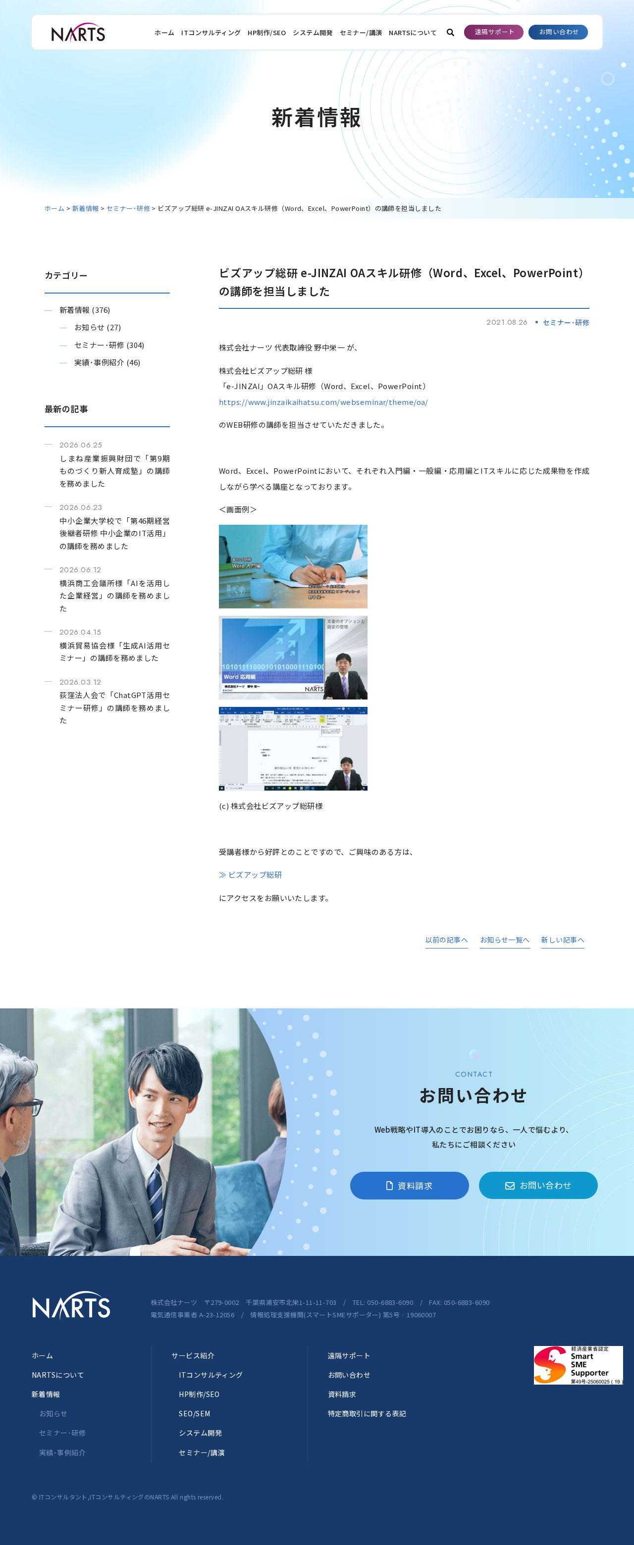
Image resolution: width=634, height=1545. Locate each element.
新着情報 (74, 309)
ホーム (164, 32)
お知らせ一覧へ (505, 940)
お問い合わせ (559, 31)
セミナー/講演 (361, 32)
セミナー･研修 (99, 345)
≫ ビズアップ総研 (250, 874)
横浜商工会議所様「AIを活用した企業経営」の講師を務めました (114, 595)
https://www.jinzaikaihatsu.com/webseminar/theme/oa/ (323, 402)
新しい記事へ (562, 940)
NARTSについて (413, 32)
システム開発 (313, 32)
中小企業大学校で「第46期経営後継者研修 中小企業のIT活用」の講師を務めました (114, 533)
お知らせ (89, 327)
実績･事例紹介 (99, 362)
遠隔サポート (495, 31)
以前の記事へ (447, 940)
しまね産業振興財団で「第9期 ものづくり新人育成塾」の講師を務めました (114, 471)
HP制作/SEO (267, 32)
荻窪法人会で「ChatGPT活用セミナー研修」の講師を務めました (114, 707)
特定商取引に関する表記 (367, 1413)
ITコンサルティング (211, 32)
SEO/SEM (194, 1413)
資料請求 (415, 1185)
